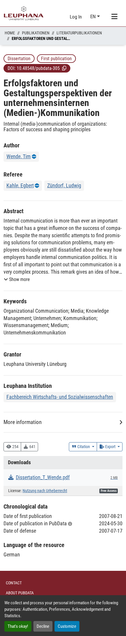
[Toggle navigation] (114, 16)
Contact (14, 583)
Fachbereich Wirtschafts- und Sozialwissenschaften (59, 397)
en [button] (93, 16)
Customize (67, 626)
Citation (83, 446)
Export (110, 446)
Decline (43, 626)
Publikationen (36, 33)
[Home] (24, 13)
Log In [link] (76, 17)
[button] (64, 68)
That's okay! (18, 626)
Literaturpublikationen (79, 33)
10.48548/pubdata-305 (38, 68)
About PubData (20, 592)
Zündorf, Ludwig (64, 185)
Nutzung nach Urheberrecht (45, 490)
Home (10, 33)
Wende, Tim (18, 156)
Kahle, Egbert (20, 185)
